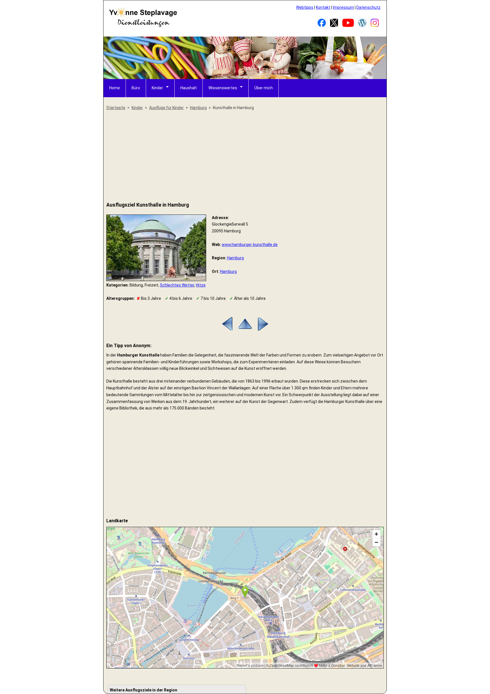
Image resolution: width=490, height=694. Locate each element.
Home (114, 88)
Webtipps (304, 7)
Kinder (157, 88)
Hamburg (235, 258)
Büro (136, 88)
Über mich (263, 88)
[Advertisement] (245, 156)
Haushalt (188, 88)
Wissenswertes (222, 88)
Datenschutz (368, 7)
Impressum (343, 7)
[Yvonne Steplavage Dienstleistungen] (142, 26)
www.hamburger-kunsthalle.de (250, 244)
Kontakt (323, 7)
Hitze (201, 285)
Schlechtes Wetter (177, 285)
